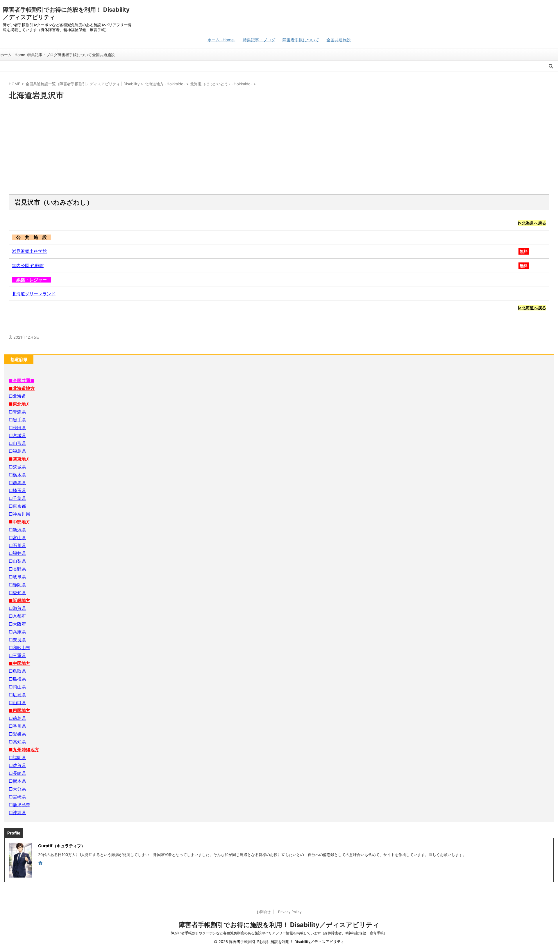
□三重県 (17, 655)
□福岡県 (17, 757)
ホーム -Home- (221, 39)
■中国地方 (19, 663)
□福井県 (17, 553)
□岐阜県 (17, 577)
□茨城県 (17, 467)
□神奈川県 (19, 514)
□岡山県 (17, 687)
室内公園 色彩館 (28, 265)
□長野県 (17, 569)
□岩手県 (17, 419)
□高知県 (17, 742)
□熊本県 (17, 781)
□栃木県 (17, 474)
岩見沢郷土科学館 (29, 251)
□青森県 (17, 412)
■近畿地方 (19, 600)
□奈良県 (17, 639)
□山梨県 (17, 561)
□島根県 (17, 679)
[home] (41, 863)
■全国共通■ (21, 380)
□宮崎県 (17, 797)
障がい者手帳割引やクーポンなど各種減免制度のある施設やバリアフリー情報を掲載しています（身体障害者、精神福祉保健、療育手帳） (279, 933)
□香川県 (17, 726)
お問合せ (264, 912)
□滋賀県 (17, 608)
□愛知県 (17, 592)
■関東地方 (19, 459)
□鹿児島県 (19, 804)
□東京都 (17, 506)
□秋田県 (17, 427)
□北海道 (17, 396)
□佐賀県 (17, 765)
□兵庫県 (17, 632)
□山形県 (17, 443)
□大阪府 (17, 624)
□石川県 (17, 545)
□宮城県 (17, 435)
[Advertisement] (279, 148)
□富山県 (17, 537)
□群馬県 (17, 482)
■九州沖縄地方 (24, 749)
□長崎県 (17, 773)
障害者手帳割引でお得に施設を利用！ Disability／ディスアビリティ (279, 924)
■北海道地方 (22, 388)
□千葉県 (17, 498)
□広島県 (17, 694)
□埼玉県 (17, 490)
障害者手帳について (300, 39)
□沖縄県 (17, 812)
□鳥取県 (17, 671)
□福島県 (17, 451)
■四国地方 (19, 710)
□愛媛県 (17, 734)
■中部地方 (19, 522)
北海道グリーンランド (34, 293)
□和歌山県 (19, 647)
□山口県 (17, 702)
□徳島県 (17, 718)
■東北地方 (19, 404)
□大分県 (17, 789)
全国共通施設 (338, 39)
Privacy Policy (290, 912)
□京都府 (17, 616)
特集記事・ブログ (259, 39)
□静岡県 (17, 584)
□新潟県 (17, 529)
